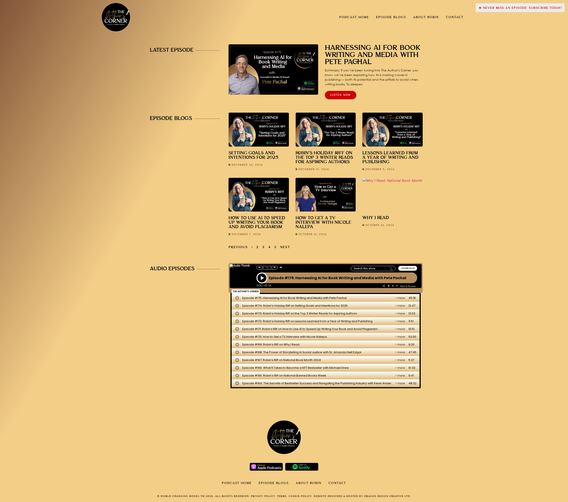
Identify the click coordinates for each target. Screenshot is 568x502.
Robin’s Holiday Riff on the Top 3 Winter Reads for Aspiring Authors (324, 157)
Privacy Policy (263, 496)
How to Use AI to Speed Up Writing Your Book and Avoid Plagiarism (257, 222)
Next (285, 247)
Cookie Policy (300, 496)
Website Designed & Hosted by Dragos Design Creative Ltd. (362, 496)
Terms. (282, 496)
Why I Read (375, 218)
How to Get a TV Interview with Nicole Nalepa (323, 222)
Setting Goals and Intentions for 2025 (253, 155)
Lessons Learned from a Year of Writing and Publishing (390, 157)
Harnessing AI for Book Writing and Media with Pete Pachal (372, 55)
